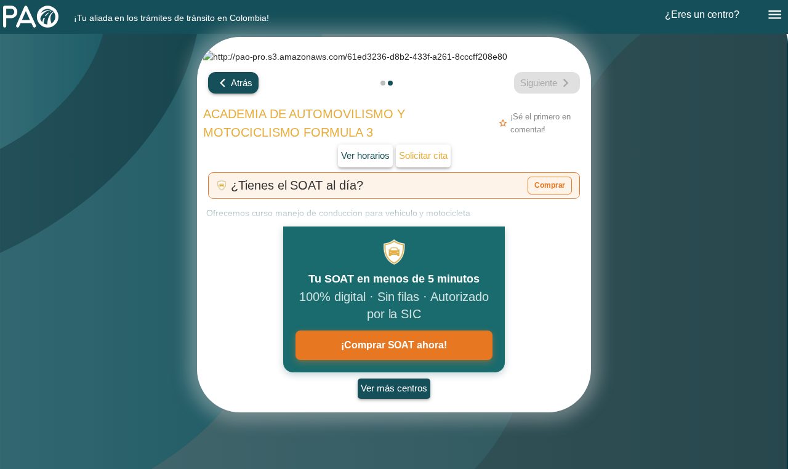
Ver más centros (394, 388)
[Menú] (775, 14)
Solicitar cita (423, 155)
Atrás (241, 83)
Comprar (550, 185)
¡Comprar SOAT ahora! (394, 345)
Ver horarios (365, 155)
